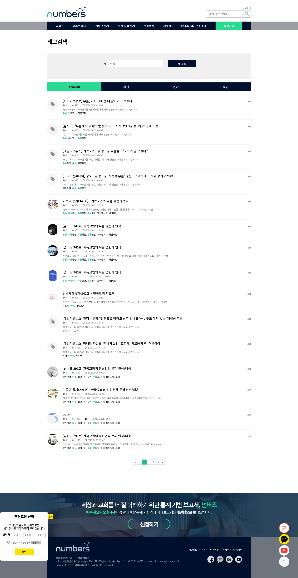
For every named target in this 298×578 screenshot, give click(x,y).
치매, (103, 376)
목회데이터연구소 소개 (193, 26)
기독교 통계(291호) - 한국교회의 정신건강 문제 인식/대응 (101, 389)
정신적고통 (73, 330)
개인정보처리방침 (197, 549)
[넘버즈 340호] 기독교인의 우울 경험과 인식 (92, 226)
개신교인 (113, 213)
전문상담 (82, 113)
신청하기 (149, 524)
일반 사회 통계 (126, 26)
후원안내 (247, 7)
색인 (226, 86)
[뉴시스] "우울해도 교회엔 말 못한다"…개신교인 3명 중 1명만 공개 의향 (110, 126)
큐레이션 (149, 26)
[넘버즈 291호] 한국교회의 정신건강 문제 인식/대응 (97, 368)
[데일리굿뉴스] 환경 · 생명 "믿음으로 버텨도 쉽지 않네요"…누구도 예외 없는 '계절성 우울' (123, 318)
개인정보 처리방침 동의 (21, 542)
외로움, (66, 305)
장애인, (66, 355)
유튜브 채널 (79, 26)
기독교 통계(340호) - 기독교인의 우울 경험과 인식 (96, 201)
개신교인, (73, 138)
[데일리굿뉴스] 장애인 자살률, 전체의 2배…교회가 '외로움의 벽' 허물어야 (111, 343)
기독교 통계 (102, 26)
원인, (92, 213)
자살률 (79, 355)
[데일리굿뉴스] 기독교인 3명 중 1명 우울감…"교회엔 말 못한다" (105, 151)
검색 (183, 64)
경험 (82, 138)
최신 (126, 86)
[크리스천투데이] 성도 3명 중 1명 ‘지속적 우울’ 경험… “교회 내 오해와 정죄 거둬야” (118, 176)
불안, (80, 376)
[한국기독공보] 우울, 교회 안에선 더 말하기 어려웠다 (97, 101)
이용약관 (214, 549)
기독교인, (73, 113)
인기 (176, 86)
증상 (82, 188)
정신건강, (67, 376)
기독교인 (82, 163)
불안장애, (111, 376)
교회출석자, (103, 213)
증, (97, 376)
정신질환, (88, 376)
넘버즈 (59, 26)
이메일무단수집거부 (232, 549)
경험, (82, 213)
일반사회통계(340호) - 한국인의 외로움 (89, 293)
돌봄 (118, 376)
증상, (67, 163)
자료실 (167, 26)
